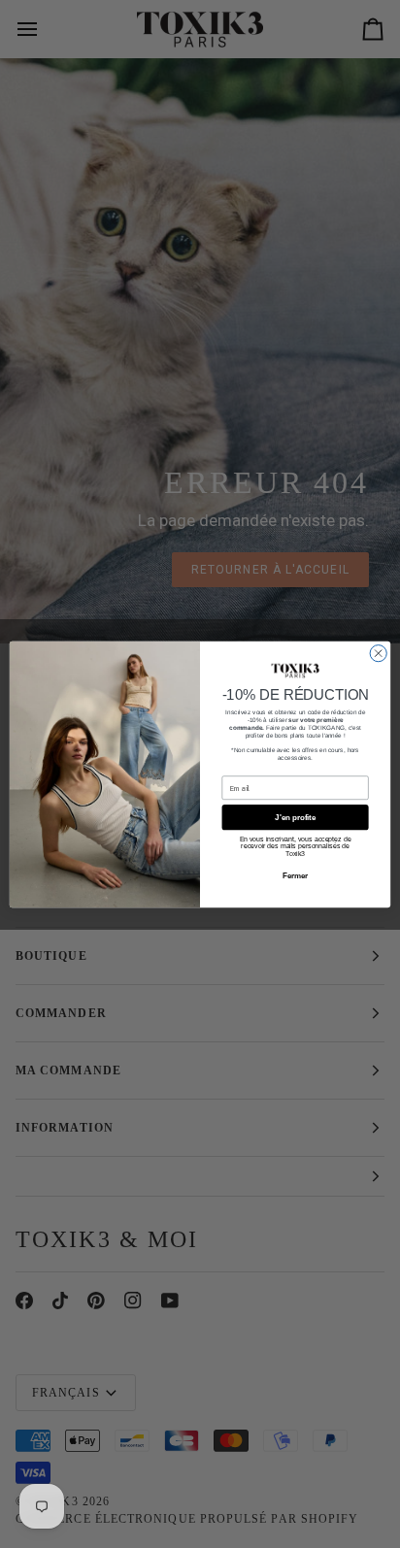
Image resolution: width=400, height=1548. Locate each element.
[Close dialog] (378, 652)
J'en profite (295, 816)
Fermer (295, 875)
